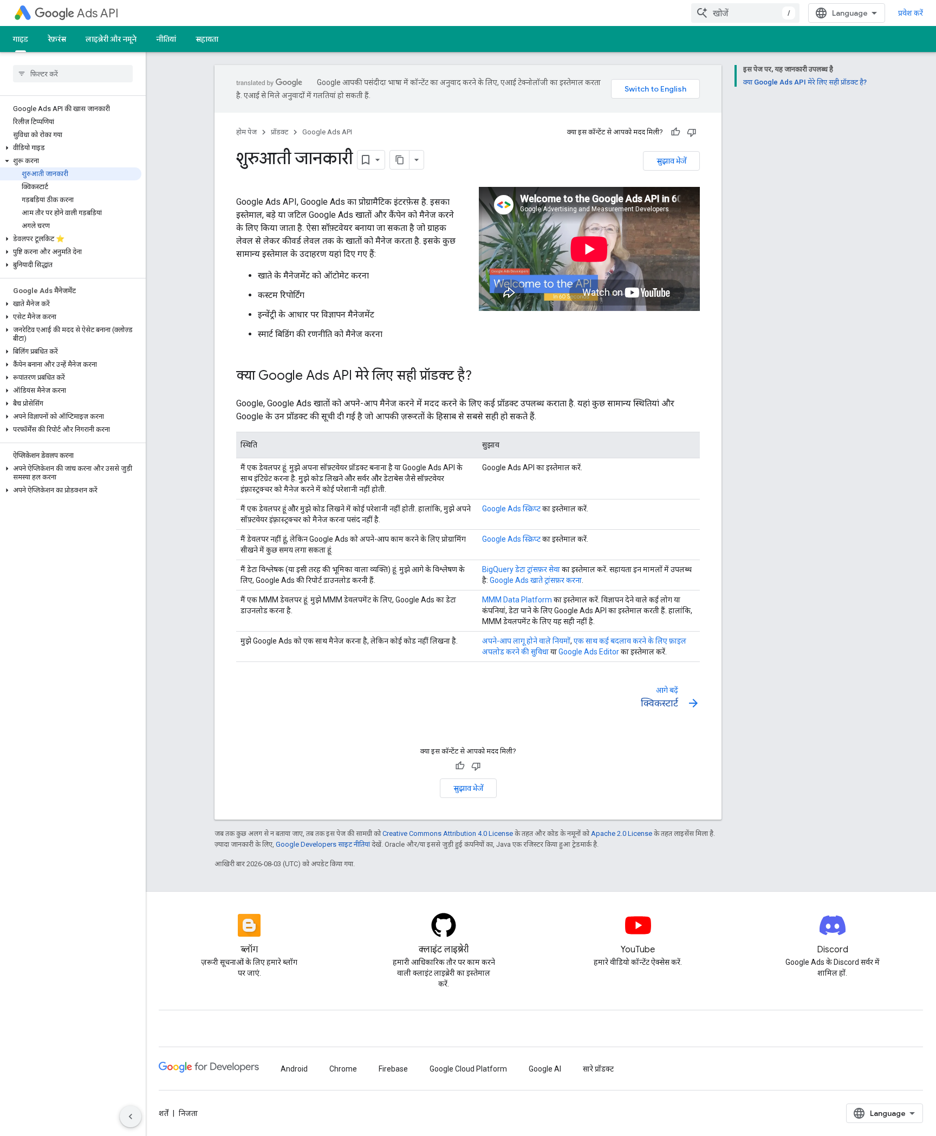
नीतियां (166, 39)
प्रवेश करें (910, 13)
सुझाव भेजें (671, 161)
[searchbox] (73, 73)
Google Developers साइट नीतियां (323, 844)
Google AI (545, 1068)
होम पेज (246, 132)
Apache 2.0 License (621, 833)
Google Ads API (327, 132)
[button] (70, 147)
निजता (188, 1113)
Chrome (343, 1068)
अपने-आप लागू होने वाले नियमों (526, 641)
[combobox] (745, 13)
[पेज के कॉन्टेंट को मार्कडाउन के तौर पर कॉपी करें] (400, 160)
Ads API (98, 13)
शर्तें (163, 1113)
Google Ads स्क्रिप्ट (511, 508)
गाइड (20, 39)
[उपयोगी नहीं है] (692, 132)
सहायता (207, 39)
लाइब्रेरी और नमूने (111, 39)
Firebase (393, 1068)
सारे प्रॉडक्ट (598, 1068)
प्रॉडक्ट (279, 132)
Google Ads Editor (588, 651)
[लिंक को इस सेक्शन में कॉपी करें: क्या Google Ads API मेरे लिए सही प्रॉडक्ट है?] (482, 376)
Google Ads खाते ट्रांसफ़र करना (536, 580)
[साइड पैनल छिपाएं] (130, 1116)
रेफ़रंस (57, 39)
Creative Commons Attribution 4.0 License (447, 833)
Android (294, 1068)
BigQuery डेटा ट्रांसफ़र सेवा (521, 569)
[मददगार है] (675, 132)
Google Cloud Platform (468, 1068)
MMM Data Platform (517, 599)
